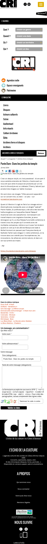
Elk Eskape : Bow (7, 319)
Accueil (3, 159)
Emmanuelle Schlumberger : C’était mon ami (18, 311)
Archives (7, 147)
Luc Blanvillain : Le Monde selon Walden (16, 321)
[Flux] (3, 172)
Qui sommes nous (24, 482)
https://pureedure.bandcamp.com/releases (18, 251)
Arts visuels (8, 128)
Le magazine (11, 159)
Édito (5, 137)
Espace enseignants (15, 85)
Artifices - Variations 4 (9, 307)
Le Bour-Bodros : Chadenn (11, 323)
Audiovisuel (8, 124)
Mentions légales (23, 502)
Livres (5, 105)
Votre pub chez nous (23, 496)
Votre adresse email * (10, 344)
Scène (5, 119)
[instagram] (29, 5)
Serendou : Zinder (7, 317)
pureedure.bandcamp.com (11, 199)
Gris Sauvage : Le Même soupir (12, 309)
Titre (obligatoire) (9, 355)
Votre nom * (6, 334)
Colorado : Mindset (8, 315)
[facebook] (25, 5)
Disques (6, 110)
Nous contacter (24, 489)
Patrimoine (11, 90)
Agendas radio (13, 80)
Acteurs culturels (10, 114)
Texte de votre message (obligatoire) (16, 365)
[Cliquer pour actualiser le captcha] (9, 401)
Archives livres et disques (14, 142)
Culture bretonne (10, 133)
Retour (41, 153)
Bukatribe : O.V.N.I (7, 313)
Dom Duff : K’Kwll (7, 305)
